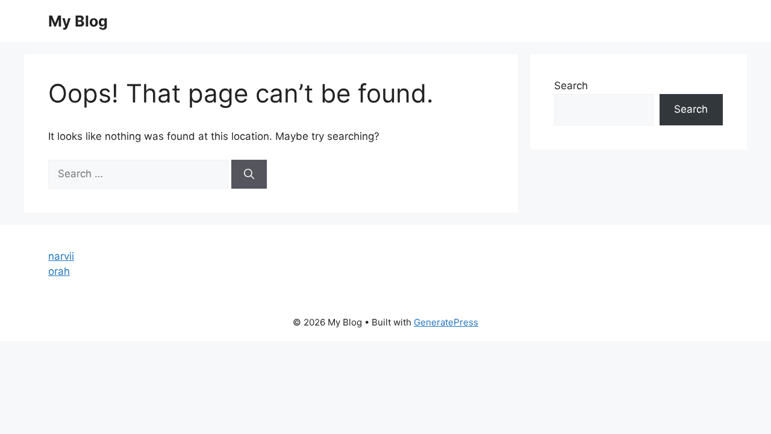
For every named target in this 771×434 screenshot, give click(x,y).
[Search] (249, 174)
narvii (61, 256)
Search (571, 86)
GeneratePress (446, 322)
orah (59, 271)
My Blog (78, 21)
